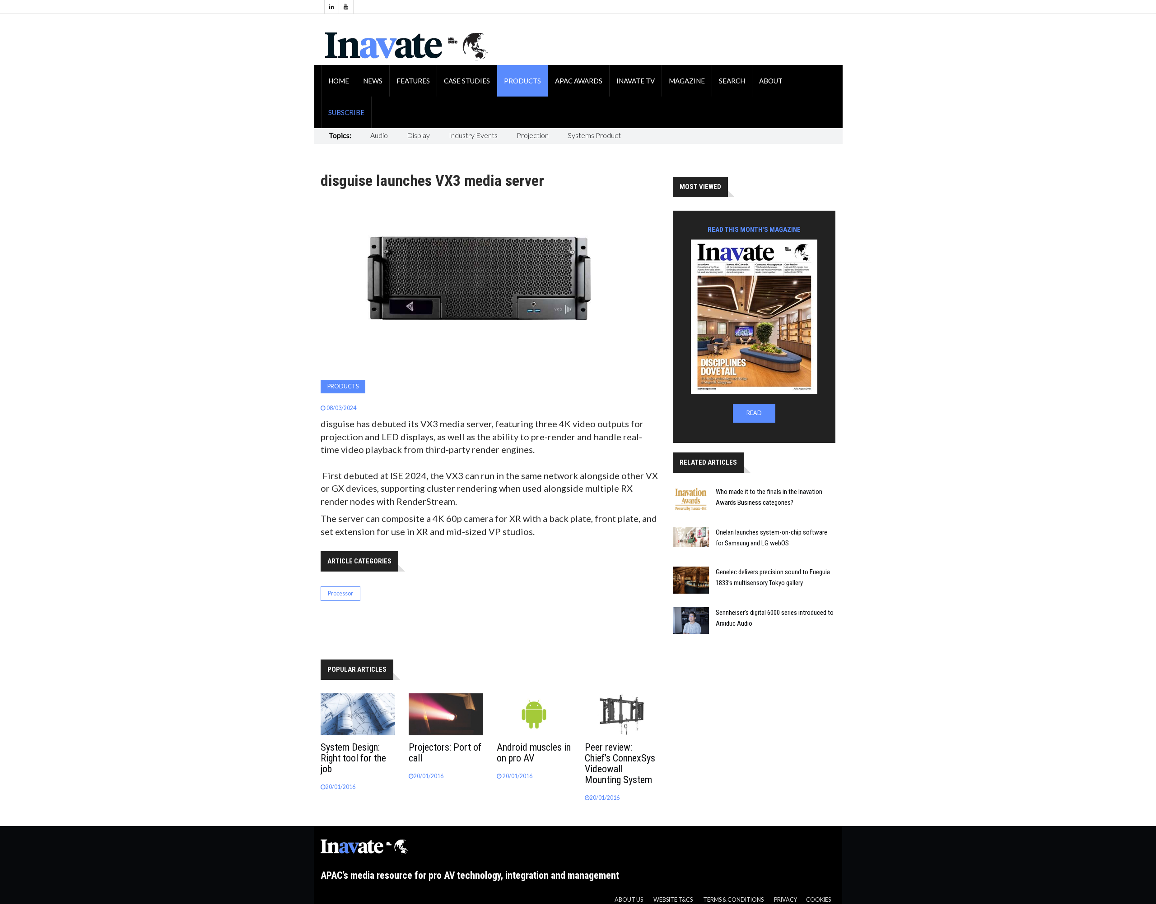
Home (338, 81)
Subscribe (346, 112)
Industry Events (473, 135)
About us (629, 899)
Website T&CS (673, 899)
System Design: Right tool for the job (353, 758)
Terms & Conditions (733, 899)
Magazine (687, 81)
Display (418, 135)
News (372, 81)
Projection (533, 135)
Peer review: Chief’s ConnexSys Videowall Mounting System (620, 763)
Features (413, 81)
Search (732, 81)
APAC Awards (578, 81)
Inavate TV (635, 81)
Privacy (785, 899)
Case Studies (467, 81)
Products (522, 81)
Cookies (818, 899)
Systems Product (594, 135)
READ (754, 413)
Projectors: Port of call (445, 753)
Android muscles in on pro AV (534, 753)
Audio (379, 135)
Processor (340, 593)
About (771, 81)
